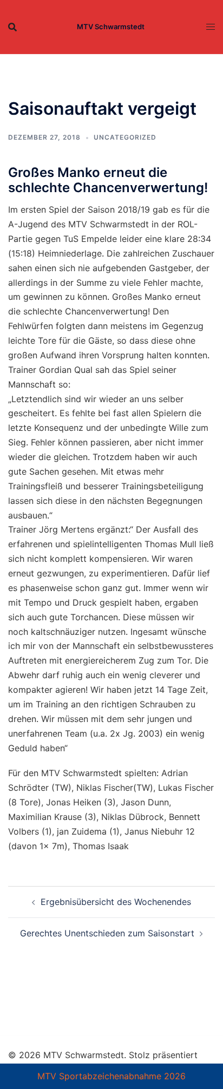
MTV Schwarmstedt (111, 26)
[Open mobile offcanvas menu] (210, 26)
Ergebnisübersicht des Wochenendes (116, 901)
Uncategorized (125, 137)
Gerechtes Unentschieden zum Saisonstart (107, 933)
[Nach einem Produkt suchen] (12, 27)
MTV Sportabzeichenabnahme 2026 (111, 1076)
